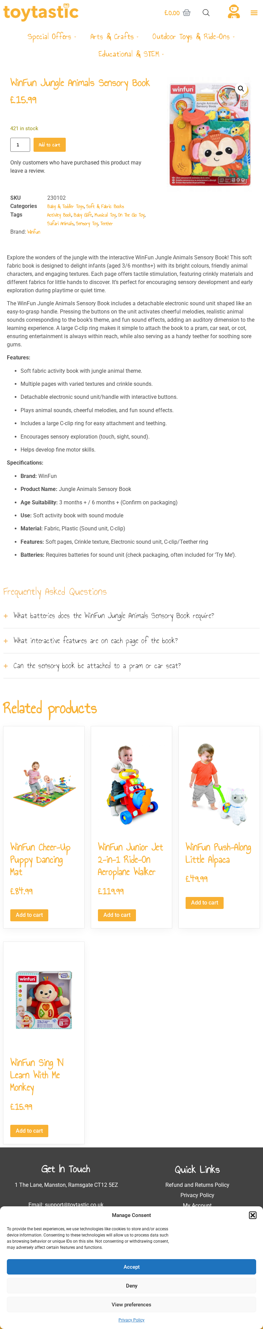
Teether (106, 223)
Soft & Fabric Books (105, 206)
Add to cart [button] (29, 915)
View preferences (131, 1305)
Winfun (33, 232)
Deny (131, 1286)
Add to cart (49, 145)
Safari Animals (60, 223)
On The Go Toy (131, 215)
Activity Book (59, 215)
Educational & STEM (129, 54)
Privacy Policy (131, 1320)
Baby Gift (83, 215)
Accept (132, 1267)
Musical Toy (105, 215)
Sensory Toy (87, 223)
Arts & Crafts (112, 36)
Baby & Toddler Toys (65, 206)
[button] (252, 1215)
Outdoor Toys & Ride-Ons (191, 36)
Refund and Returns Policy (197, 1185)
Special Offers (49, 36)
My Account (197, 1205)
